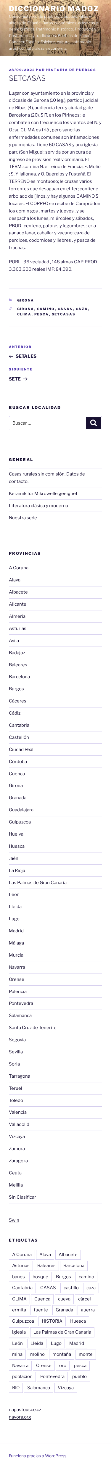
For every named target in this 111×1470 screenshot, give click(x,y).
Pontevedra (21, 1003)
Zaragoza (18, 1160)
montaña (61, 1354)
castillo (71, 1287)
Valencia (18, 1112)
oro (62, 1365)
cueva (64, 1299)
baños (18, 1276)
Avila (14, 640)
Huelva (16, 834)
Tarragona (19, 1076)
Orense (16, 979)
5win (14, 1220)
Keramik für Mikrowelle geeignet (43, 493)
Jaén (13, 858)
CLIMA (24, 314)
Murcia (16, 955)
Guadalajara (21, 810)
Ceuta (15, 1173)
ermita (19, 1310)
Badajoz (17, 652)
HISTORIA (52, 1321)
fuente (41, 1310)
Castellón (19, 737)
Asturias (17, 628)
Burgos (16, 689)
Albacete (18, 592)
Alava (14, 580)
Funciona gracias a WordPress (37, 1455)
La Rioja (17, 870)
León (14, 894)
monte (86, 1354)
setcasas (64, 314)
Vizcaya (17, 1136)
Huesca (17, 846)
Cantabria (19, 725)
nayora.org (20, 1417)
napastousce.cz (25, 1409)
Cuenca (17, 773)
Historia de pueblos (71, 70)
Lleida (15, 906)
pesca (41, 314)
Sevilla (16, 1052)
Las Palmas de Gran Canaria (38, 882)
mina (17, 1354)
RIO (16, 1387)
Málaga (16, 943)
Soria (14, 1064)
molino (37, 1354)
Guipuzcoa (20, 822)
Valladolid (19, 1124)
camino (46, 309)
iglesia (19, 1332)
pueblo (79, 1376)
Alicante (17, 604)
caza (82, 309)
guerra (88, 1310)
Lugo (14, 918)
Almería (17, 616)
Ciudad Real (21, 749)
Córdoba (18, 761)
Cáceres (17, 701)
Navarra (17, 967)
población (22, 1376)
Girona (25, 300)
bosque (40, 1276)
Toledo (16, 1100)
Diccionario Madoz (54, 8)
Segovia (17, 1039)
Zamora (17, 1148)
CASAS (65, 309)
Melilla (16, 1185)
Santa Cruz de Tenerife (33, 1027)
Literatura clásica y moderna (38, 505)
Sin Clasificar (22, 1197)
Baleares (18, 665)
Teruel (15, 1088)
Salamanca (20, 1015)
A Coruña (18, 567)
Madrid (16, 931)
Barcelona (19, 676)
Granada (17, 797)
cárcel (84, 1299)
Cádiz (14, 713)
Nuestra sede (23, 517)
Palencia (18, 991)
